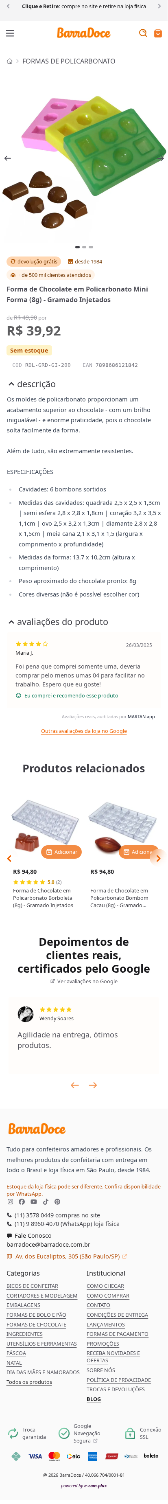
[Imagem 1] (77, 247)
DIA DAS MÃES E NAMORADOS (43, 1372)
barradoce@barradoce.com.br (48, 1244)
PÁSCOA (16, 1353)
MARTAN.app (141, 716)
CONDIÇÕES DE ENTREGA (117, 1314)
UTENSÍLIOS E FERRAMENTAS (42, 1343)
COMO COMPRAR (108, 1295)
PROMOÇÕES (103, 1343)
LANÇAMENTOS (106, 1324)
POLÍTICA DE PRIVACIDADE (119, 1379)
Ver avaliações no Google (87, 981)
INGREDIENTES (25, 1333)
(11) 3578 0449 (33, 1215)
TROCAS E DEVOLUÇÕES (116, 1389)
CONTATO (98, 1305)
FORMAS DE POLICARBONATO (69, 61)
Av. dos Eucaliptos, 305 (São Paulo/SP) (67, 1256)
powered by (84, 1485)
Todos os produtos (29, 1382)
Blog (94, 1399)
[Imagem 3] (91, 247)
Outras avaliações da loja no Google (84, 730)
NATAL (14, 1362)
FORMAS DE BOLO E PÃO (36, 1314)
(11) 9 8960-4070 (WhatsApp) (52, 1223)
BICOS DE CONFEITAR (32, 1285)
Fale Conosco (32, 1235)
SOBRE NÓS (101, 1370)
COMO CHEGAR (105, 1285)
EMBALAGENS (23, 1305)
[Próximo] (158, 6)
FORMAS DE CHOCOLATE (36, 1324)
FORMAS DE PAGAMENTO (117, 1333)
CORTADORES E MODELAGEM (42, 1295)
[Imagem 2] (84, 247)
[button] (158, 34)
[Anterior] (9, 6)
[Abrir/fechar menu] (10, 34)
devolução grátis (37, 261)
